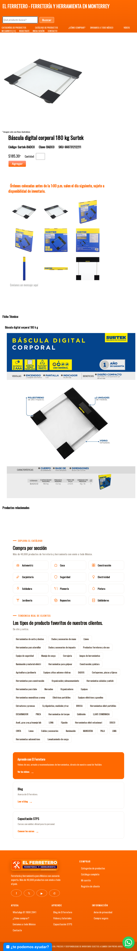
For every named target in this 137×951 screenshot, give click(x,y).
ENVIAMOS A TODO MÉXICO (101, 27)
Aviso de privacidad (103, 912)
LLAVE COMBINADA (101, 714)
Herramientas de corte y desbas (30, 639)
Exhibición (81, 714)
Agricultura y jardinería (26, 672)
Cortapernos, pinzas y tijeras (104, 672)
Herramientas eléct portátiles (103, 705)
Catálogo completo (90, 874)
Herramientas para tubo (26, 689)
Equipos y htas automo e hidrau (57, 672)
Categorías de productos (93, 868)
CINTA (18, 730)
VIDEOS (127, 27)
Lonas (31, 730)
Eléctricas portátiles (62, 697)
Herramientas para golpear (60, 664)
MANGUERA (88, 730)
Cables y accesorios (49, 730)
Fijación (64, 722)
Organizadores (66, 689)
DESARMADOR (22, 714)
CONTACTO (52, 31)
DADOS (81, 672)
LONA (51, 722)
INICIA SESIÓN (38, 31)
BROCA (79, 705)
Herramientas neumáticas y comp (30, 697)
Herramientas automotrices (28, 739)
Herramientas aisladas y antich (100, 680)
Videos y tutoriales (62, 918)
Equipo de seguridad (25, 655)
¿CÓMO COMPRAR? (76, 27)
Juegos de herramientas (89, 655)
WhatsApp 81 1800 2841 (24, 912)
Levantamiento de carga (58, 739)
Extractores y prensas (25, 705)
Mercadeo (48, 689)
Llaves (86, 639)
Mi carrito (86, 880)
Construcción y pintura (89, 664)
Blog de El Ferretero (62, 912)
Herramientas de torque (59, 714)
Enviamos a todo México (24, 924)
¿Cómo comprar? (21, 918)
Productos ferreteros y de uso (96, 647)
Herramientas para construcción (30, 680)
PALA (102, 730)
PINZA (38, 714)
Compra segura (101, 918)
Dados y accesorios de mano (63, 639)
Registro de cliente (90, 886)
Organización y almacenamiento (65, 680)
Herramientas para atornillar (28, 647)
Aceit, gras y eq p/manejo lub (28, 722)
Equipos (84, 689)
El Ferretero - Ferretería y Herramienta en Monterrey (56, 6)
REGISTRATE (24, 31)
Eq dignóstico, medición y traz (55, 705)
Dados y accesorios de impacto (62, 647)
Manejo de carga (48, 655)
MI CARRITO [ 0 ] (9, 31)
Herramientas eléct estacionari (88, 722)
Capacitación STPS (62, 924)
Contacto (17, 930)
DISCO (112, 722)
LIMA (114, 730)
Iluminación (71, 730)
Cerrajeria (67, 655)
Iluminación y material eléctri (28, 664)
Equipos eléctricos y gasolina (90, 697)
